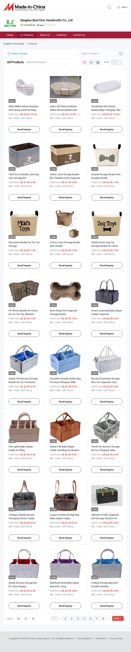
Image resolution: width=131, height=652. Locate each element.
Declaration (101, 638)
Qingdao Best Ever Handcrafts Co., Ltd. (46, 20)
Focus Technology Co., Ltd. (43, 638)
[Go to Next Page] (120, 62)
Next (116, 618)
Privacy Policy (116, 638)
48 (33, 618)
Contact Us (79, 34)
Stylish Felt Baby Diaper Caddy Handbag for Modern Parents (64, 450)
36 (25, 618)
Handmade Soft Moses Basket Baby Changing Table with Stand (106, 110)
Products (28, 34)
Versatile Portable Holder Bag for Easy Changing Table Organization (65, 382)
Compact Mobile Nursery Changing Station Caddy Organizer (22, 518)
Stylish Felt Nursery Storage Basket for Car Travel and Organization (23, 382)
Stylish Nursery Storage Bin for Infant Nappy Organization (23, 586)
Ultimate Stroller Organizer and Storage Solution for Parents (105, 518)
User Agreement (84, 638)
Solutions (62, 34)
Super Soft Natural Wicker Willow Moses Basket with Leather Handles (63, 110)
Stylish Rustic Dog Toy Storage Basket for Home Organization (104, 246)
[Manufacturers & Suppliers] (24, 7)
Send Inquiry (24, 129)
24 (18, 618)
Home (10, 34)
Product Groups (18, 53)
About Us (45, 34)
